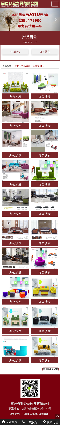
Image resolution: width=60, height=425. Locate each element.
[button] (4, 19)
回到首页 (11, 422)
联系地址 (52, 422)
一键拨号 (31, 422)
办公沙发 (15, 51)
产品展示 (25, 66)
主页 (16, 66)
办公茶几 (45, 51)
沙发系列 (37, 66)
